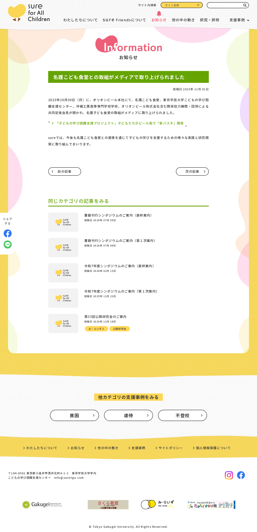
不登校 (182, 415)
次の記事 (192, 171)
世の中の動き (183, 19)
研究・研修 (209, 19)
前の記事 (64, 171)
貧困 (74, 415)
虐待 (128, 415)
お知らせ (159, 19)
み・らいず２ (97, 328)
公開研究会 (119, 328)
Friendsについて (124, 19)
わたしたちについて (80, 19)
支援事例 (237, 19)
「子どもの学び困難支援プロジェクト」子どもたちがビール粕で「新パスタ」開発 (119, 123)
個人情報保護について (213, 447)
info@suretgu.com (69, 478)
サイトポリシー (171, 447)
